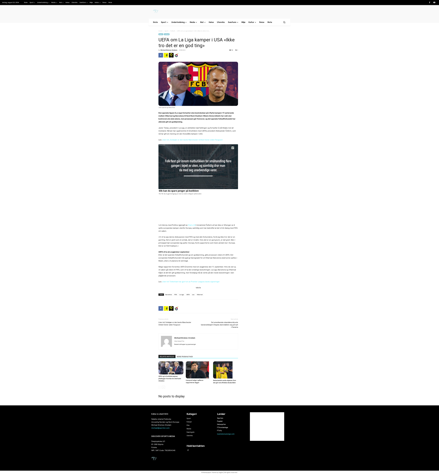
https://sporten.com (166, 55)
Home (160, 31)
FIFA (175, 294)
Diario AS (192, 225)
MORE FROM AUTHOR (185, 357)
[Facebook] (429, 2)
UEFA (188, 294)
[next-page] (163, 387)
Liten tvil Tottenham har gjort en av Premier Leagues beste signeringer (191, 282)
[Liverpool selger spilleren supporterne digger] (198, 370)
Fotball (172, 31)
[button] (284, 22)
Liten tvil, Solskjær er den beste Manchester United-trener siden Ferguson (192, 140)
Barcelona (168, 294)
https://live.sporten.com (171, 55)
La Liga (181, 294)
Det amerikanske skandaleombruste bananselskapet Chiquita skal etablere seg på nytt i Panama (219, 324)
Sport (166, 31)
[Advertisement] (262, 52)
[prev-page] (159, 387)
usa (193, 294)
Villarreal (200, 294)
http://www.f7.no (179, 341)
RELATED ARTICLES (167, 357)
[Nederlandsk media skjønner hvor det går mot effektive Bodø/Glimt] (225, 370)
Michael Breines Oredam (169, 50)
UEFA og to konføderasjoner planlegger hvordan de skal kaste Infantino (169, 378)
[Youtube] (434, 2)
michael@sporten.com (160, 428)
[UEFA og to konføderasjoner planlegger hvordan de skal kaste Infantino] (170, 368)
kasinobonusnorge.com (225, 434)
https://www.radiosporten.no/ (176, 55)
